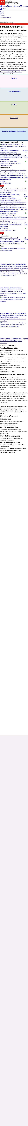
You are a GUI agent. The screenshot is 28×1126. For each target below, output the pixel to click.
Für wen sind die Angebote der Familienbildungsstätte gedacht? (14, 355)
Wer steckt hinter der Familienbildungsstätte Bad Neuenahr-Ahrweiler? (12, 362)
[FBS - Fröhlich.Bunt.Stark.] (14, 70)
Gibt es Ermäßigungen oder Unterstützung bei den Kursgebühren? (13, 368)
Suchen (14, 24)
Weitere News (3, 343)
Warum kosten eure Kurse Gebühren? (10, 365)
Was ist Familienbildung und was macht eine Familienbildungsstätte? (11, 351)
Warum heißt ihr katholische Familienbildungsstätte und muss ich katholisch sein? (13, 359)
